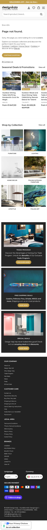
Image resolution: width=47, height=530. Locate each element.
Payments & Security (10, 396)
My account (7, 414)
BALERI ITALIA (8, 451)
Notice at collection (11, 527)
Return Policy (8, 431)
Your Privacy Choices (18, 523)
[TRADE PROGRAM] (23, 236)
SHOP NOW (23, 305)
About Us (7, 365)
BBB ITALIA (8, 453)
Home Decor (24, 46)
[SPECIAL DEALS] (23, 324)
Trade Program (8, 373)
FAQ (5, 409)
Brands (17, 48)
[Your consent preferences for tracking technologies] (4, 526)
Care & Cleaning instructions (12, 406)
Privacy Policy (8, 434)
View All (6, 464)
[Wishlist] (33, 7)
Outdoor (34, 46)
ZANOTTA (7, 461)
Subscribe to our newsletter (12, 412)
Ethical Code (8, 384)
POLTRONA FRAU (9, 448)
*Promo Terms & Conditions (12, 426)
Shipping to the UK (10, 404)
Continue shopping (12, 55)
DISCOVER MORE (23, 262)
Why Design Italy (9, 371)
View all (42, 67)
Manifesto (7, 376)
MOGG (6, 459)
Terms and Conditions (10, 423)
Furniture (6, 46)
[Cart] (38, 7)
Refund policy (8, 429)
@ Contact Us (7, 62)
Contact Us (7, 393)
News (6, 379)
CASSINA (7, 446)
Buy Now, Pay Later (10, 398)
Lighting (14, 46)
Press (5, 381)
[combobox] (23, 14)
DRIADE (6, 456)
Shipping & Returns (10, 401)
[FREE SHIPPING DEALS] (23, 281)
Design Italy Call (9, 368)
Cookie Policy (8, 437)
